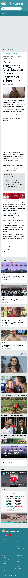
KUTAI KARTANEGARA (21, 554)
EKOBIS (4, 561)
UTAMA (4, 554)
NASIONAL (17, 541)
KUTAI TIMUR (19, 556)
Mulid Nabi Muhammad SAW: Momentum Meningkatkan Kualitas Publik (14, 186)
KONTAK (3, 543)
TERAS (16, 539)
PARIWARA (17, 566)
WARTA (3, 552)
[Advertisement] (14, 32)
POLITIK (4, 556)
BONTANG (18, 559)
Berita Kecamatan (7, 58)
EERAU (17, 561)
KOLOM (17, 547)
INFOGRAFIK (18, 568)
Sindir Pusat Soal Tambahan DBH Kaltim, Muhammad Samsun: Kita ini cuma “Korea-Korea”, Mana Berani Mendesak (12, 322)
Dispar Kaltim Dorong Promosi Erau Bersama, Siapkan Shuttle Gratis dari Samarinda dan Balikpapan (13, 278)
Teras (2, 49)
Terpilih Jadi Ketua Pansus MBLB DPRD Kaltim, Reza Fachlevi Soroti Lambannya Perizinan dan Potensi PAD (13, 345)
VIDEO (16, 570)
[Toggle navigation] (3, 13)
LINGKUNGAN (5, 559)
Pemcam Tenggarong (8, 56)
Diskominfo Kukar (18, 56)
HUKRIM (4, 557)
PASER (17, 557)
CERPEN (4, 570)
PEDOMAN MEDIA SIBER (6, 545)
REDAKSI (3, 541)
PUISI (3, 568)
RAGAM (4, 563)
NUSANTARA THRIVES (20, 548)
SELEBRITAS (18, 543)
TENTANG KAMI (4, 539)
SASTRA (3, 566)
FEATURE (17, 545)
